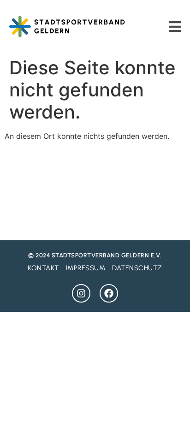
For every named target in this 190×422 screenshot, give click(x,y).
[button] (175, 26)
